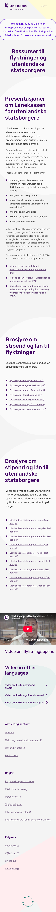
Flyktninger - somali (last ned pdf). (27, 399)
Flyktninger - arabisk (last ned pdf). (27, 390)
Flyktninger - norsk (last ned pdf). (26, 380)
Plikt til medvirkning (16, 789)
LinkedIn (10, 860)
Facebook (10, 845)
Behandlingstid (14, 747)
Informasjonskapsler (17, 812)
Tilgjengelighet (13, 804)
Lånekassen (16, 5)
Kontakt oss (11, 755)
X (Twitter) (11, 853)
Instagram (11, 868)
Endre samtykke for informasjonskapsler (28, 819)
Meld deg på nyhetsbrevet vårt (22, 740)
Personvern (12, 796)
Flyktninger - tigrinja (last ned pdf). (27, 404)
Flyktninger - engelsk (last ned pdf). (28, 385)
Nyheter (9, 732)
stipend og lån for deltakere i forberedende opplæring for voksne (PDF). (28, 269)
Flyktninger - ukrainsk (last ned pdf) (28, 409)
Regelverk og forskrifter (18, 781)
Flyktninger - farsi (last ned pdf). (26, 395)
